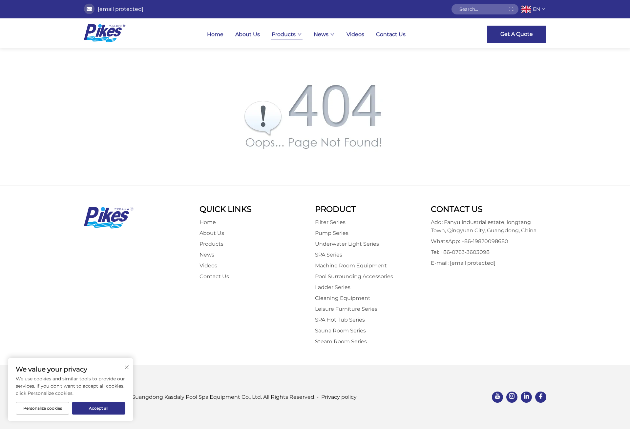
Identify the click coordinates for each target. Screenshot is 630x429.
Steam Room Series (341, 341)
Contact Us (391, 34)
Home (215, 34)
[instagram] (511, 397)
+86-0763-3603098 (465, 252)
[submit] (511, 9)
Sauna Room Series (340, 330)
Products (284, 34)
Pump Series (331, 233)
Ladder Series (332, 287)
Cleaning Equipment (342, 298)
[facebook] (540, 397)
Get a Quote (516, 34)
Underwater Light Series (347, 244)
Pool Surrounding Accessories (354, 276)
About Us (247, 34)
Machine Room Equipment (351, 265)
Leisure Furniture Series (346, 309)
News (321, 34)
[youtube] (497, 397)
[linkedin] (526, 397)
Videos (355, 34)
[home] (105, 33)
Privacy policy (339, 397)
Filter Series (330, 222)
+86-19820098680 (484, 241)
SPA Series (328, 255)
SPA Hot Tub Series (340, 320)
